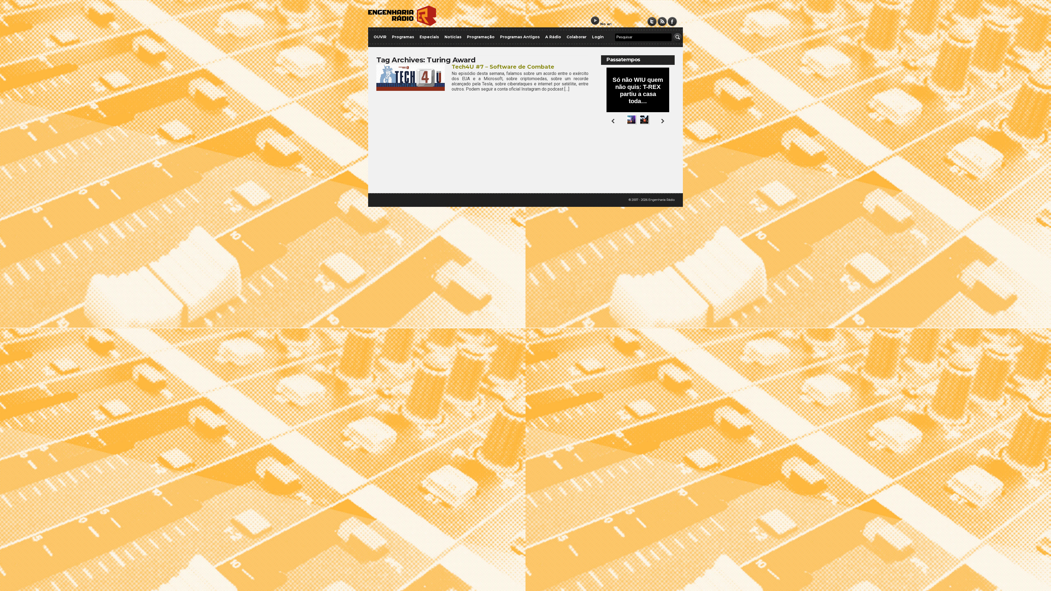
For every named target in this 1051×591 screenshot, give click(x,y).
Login (598, 37)
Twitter (652, 21)
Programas (403, 37)
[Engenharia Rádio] (402, 25)
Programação (481, 37)
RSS (662, 21)
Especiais (429, 37)
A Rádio (553, 37)
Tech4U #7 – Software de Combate (503, 66)
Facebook (672, 21)
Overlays (667, 146)
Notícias (452, 37)
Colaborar (577, 37)
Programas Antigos (520, 37)
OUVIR (380, 37)
